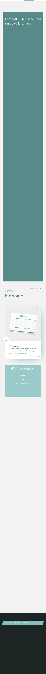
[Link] (39, 356)
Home (32, 288)
